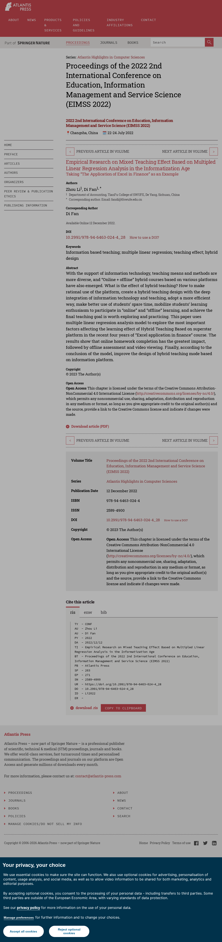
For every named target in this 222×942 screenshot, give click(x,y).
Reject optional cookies (69, 931)
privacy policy (28, 907)
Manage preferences (19, 917)
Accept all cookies (23, 931)
